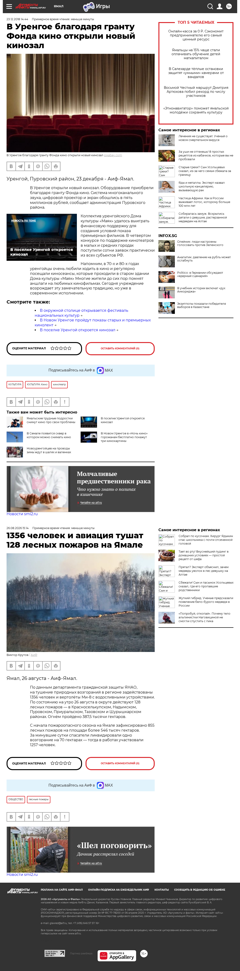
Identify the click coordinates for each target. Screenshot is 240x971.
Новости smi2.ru (22, 514)
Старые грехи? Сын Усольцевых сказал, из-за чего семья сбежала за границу (205, 170)
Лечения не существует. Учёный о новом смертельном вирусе (203, 138)
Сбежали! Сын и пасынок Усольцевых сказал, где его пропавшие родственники (206, 586)
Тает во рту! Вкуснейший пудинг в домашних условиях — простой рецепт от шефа (204, 555)
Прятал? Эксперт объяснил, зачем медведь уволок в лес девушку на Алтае (204, 570)
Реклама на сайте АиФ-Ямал (62, 889)
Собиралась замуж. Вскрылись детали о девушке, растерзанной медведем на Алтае (203, 217)
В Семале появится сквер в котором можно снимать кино (49, 435)
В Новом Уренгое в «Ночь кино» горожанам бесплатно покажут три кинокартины (124, 437)
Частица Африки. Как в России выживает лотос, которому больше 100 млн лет (204, 201)
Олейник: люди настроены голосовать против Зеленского (200, 243)
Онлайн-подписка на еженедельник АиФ (118, 889)
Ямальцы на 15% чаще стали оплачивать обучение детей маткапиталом (196, 54)
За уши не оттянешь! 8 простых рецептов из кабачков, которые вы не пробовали (206, 155)
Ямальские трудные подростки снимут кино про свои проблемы (51, 420)
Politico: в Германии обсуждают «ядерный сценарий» (200, 274)
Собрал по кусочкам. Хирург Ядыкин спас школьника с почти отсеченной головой (206, 539)
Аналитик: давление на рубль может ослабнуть (204, 259)
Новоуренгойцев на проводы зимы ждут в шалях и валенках (49, 450)
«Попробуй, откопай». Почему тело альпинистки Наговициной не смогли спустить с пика (204, 617)
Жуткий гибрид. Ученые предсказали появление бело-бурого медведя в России (206, 601)
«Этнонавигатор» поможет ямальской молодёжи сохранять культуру (196, 110)
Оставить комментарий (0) (120, 348)
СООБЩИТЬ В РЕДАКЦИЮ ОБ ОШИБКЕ (199, 889)
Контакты (161, 889)
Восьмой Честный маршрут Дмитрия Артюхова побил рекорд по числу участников (196, 92)
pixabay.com (113, 155)
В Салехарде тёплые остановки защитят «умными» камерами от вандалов (196, 73)
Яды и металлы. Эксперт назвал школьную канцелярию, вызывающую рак (202, 186)
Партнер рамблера (81, 953)
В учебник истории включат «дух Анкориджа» (201, 290)
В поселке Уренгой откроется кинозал (77, 330)
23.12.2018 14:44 (17, 19)
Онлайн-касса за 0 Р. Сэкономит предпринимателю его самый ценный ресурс (196, 35)
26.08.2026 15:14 (18, 528)
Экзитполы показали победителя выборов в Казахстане (201, 305)
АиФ (34, 655)
